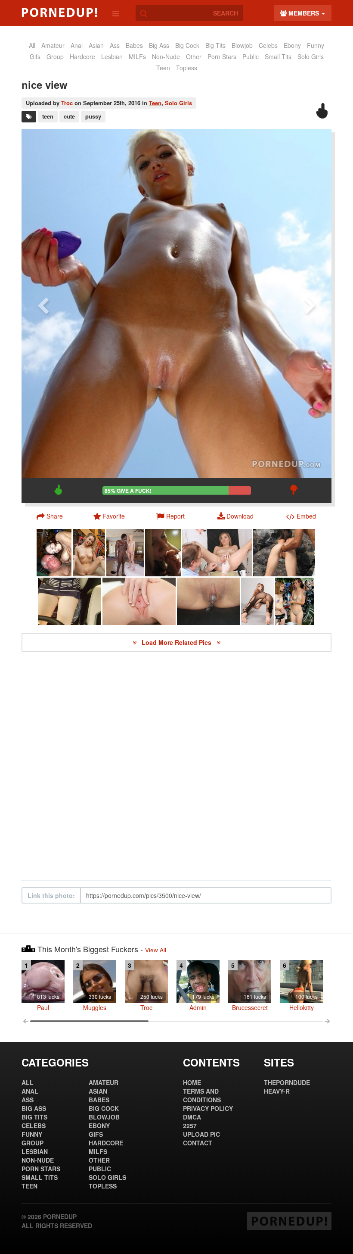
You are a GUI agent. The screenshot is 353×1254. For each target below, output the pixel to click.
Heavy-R (277, 1091)
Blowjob (242, 45)
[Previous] (43, 316)
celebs (268, 45)
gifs (35, 56)
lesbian (112, 56)
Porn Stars (221, 56)
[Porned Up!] (59, 12)
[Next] (309, 316)
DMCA (192, 1117)
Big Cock (187, 45)
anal (77, 45)
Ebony (292, 45)
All (32, 45)
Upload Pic (201, 1134)
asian (96, 45)
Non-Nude (166, 56)
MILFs (137, 56)
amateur (53, 45)
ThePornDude (287, 1082)
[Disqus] (176, 766)
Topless (186, 67)
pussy (93, 116)
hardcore (82, 56)
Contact (197, 1142)
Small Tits (278, 56)
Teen (163, 67)
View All (155, 950)
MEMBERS (304, 13)
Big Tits (215, 45)
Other (193, 56)
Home (192, 1082)
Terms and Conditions (202, 1095)
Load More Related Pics (177, 642)
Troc (67, 103)
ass (115, 45)
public (250, 56)
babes (134, 45)
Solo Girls (310, 56)
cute (69, 116)
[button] (170, 516)
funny (315, 45)
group (55, 56)
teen (47, 116)
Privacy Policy (208, 1108)
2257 (190, 1125)
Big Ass (159, 45)
